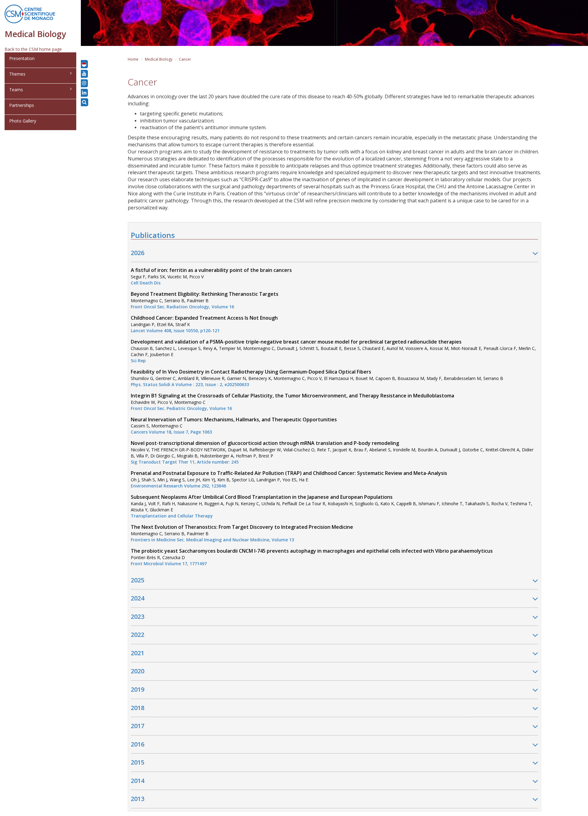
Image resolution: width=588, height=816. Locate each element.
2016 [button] (137, 744)
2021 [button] (137, 653)
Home (133, 59)
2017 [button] (137, 726)
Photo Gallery (22, 121)
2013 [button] (137, 799)
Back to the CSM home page (33, 49)
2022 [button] (137, 634)
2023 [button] (137, 616)
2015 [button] (137, 762)
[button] (84, 64)
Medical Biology (158, 59)
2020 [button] (137, 671)
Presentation (22, 58)
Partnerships (21, 105)
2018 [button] (137, 708)
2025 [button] (137, 580)
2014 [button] (137, 781)
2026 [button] (137, 253)
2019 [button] (137, 689)
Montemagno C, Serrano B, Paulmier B (204, 300)
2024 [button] (137, 598)
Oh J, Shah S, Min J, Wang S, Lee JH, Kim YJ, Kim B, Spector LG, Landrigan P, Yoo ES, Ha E (289, 479)
